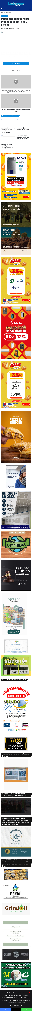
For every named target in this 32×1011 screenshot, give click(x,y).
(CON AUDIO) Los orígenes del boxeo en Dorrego (23, 129)
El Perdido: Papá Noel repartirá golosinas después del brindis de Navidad (7, 147)
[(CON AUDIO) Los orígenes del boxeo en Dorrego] (24, 123)
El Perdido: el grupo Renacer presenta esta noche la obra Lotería (23, 137)
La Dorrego (4, 28)
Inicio (3, 12)
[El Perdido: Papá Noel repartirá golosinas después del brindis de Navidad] (8, 139)
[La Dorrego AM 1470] (16, 3)
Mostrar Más (15, 63)
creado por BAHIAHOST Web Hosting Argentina (16, 995)
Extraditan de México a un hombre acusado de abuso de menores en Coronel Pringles (8, 130)
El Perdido (8, 12)
